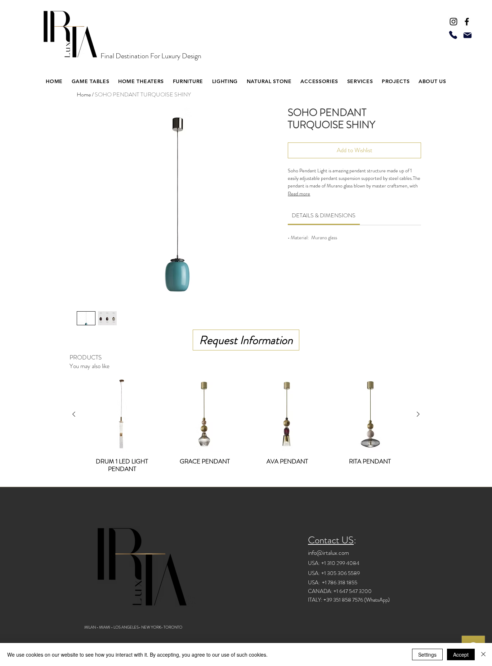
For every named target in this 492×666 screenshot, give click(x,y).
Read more (299, 193)
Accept (461, 654)
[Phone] (453, 35)
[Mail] (467, 35)
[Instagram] (453, 22)
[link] (323, 215)
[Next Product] (418, 414)
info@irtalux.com (328, 552)
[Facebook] (467, 22)
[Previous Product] (74, 414)
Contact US (331, 540)
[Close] (483, 654)
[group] (246, 428)
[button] (141, 81)
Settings (427, 654)
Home (84, 94)
